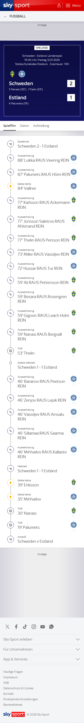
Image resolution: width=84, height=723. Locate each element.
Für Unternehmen (18, 649)
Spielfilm (9, 126)
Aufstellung (41, 126)
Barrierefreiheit (12, 705)
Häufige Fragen (13, 672)
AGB (6, 683)
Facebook (16, 626)
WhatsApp (51, 626)
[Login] (59, 5)
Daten (24, 126)
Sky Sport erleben (17, 639)
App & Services (15, 659)
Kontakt (8, 694)
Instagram (34, 626)
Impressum (10, 677)
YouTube (42, 626)
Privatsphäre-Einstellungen (20, 699)
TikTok (25, 626)
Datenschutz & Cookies (18, 688)
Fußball (18, 16)
